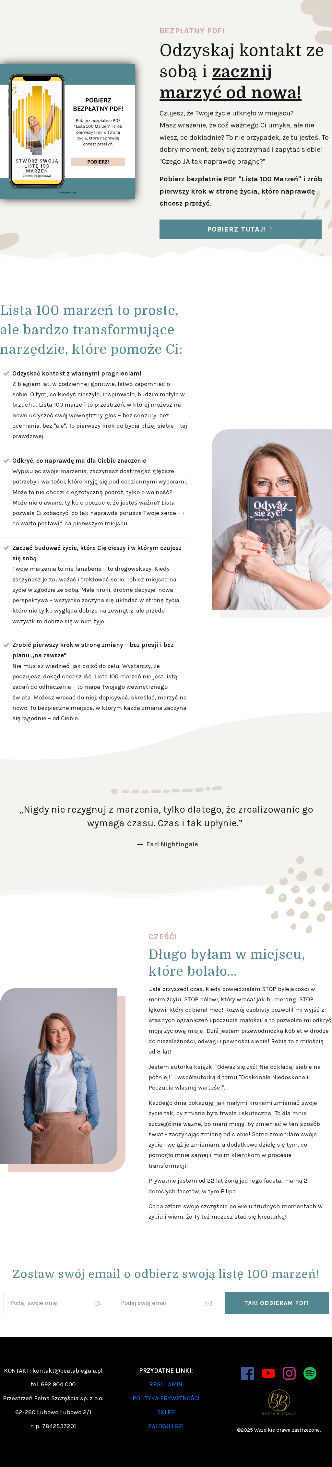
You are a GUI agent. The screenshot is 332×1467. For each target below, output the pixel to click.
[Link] (248, 1373)
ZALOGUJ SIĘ (166, 1426)
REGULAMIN (166, 1384)
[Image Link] (67, 131)
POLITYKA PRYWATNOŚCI (166, 1398)
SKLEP (166, 1412)
